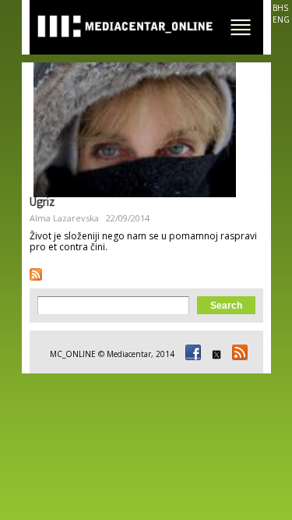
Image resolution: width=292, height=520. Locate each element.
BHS (280, 7)
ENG (281, 19)
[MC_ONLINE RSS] (237, 354)
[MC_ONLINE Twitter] (214, 354)
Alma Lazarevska (64, 218)
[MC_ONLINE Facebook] (190, 354)
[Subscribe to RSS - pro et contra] (36, 274)
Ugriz (42, 203)
